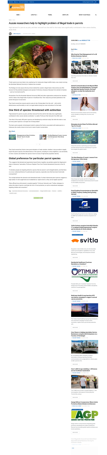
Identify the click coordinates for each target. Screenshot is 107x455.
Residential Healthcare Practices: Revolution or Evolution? (81, 263)
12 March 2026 (86, 442)
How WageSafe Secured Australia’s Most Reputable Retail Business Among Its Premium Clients (84, 438)
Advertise (11, 2)
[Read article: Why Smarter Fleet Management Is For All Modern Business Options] (84, 67)
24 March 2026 (85, 372)
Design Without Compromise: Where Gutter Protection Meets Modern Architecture (84, 403)
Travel (50, 14)
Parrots (54, 191)
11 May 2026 (84, 231)
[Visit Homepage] (17, 7)
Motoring (75, 61)
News (18, 14)
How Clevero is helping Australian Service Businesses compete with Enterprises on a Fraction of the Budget (84, 334)
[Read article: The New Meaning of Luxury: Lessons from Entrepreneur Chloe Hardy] (42, 137)
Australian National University (20, 191)
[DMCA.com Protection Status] (38, 197)
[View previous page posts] (37, 144)
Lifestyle (34, 14)
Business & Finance (77, 164)
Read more (76, 81)
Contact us (31, 2)
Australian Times (76, 94)
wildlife (59, 191)
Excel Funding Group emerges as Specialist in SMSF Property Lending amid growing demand (84, 192)
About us (16, 2)
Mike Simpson (17, 33)
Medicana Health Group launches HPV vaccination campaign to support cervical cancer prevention (84, 297)
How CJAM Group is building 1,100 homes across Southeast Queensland (84, 370)
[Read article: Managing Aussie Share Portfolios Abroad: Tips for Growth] (12, 137)
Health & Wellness (77, 304)
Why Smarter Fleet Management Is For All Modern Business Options (84, 55)
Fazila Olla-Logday (76, 58)
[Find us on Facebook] (95, 2)
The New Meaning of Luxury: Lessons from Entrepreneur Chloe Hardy (84, 158)
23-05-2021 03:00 (27, 33)
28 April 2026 (85, 301)
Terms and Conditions (23, 2)
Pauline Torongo (76, 161)
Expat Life (65, 14)
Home (10, 20)
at (73, 131)
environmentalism (34, 191)
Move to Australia (84, 14)
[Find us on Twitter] (97, 2)
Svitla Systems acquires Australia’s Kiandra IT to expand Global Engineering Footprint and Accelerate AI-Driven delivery (84, 227)
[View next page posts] (39, 144)
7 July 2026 (84, 94)
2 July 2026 (20, 138)
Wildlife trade (13, 193)
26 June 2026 (85, 196)
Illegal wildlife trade (45, 191)
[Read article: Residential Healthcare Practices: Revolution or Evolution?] (84, 275)
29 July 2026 (86, 58)
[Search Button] (96, 14)
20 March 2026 (86, 406)
